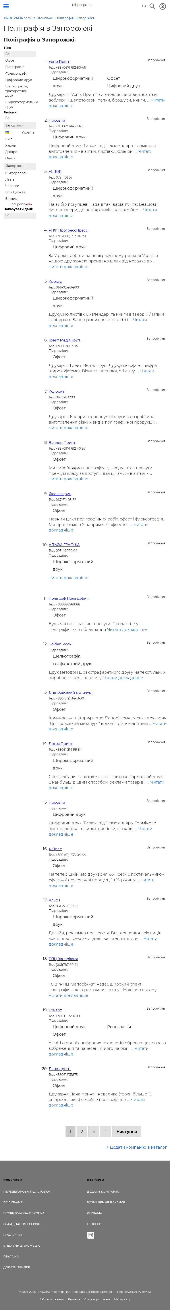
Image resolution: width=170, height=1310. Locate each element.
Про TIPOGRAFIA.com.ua (134, 1291)
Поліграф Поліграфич (69, 598)
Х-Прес (55, 849)
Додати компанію (103, 1191)
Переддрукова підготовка (26, 1191)
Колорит (56, 391)
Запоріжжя (14, 125)
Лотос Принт (61, 744)
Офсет (10, 60)
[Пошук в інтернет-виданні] (152, 6)
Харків (10, 145)
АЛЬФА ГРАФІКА (64, 545)
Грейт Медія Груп (64, 340)
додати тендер (16, 1267)
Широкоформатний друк (20, 104)
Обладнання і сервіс (21, 1224)
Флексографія (17, 73)
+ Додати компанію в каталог (136, 1147)
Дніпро (11, 152)
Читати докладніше (68, 266)
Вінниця (12, 199)
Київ (9, 139)
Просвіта (57, 120)
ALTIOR (55, 172)
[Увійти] (163, 6)
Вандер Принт (62, 443)
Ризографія (14, 67)
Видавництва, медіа (21, 1245)
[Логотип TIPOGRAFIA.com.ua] (81, 5)
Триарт (55, 1010)
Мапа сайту (122, 1299)
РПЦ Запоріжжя (63, 959)
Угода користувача (97, 1299)
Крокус (55, 281)
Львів (9, 179)
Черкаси (12, 186)
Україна (28, 132)
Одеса (10, 158)
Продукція (12, 1234)
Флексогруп (60, 494)
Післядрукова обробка (23, 1213)
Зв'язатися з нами (52, 1299)
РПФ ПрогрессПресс (68, 230)
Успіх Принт (60, 62)
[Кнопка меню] (6, 6)
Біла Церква (15, 192)
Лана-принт (60, 1069)
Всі (7, 54)
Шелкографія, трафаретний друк (16, 91)
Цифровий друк (18, 80)
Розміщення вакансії (106, 1202)
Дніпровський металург (71, 692)
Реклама (11, 1256)
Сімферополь (16, 173)
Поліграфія (13, 1202)
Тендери (94, 1224)
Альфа (54, 900)
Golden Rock (60, 644)
